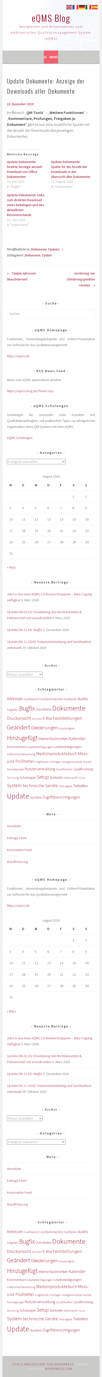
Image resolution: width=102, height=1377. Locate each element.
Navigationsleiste (72, 762)
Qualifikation (64, 769)
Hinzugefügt (22, 738)
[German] (82, 6)
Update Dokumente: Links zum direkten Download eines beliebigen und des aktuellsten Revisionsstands (26, 205)
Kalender (77, 738)
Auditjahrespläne (51, 699)
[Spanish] (95, 6)
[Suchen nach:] (51, 313)
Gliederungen (44, 728)
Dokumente (39, 249)
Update (47, 255)
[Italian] (88, 6)
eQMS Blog (51, 17)
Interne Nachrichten (53, 738)
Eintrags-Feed (16, 838)
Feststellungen (67, 718)
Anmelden (14, 826)
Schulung (13, 777)
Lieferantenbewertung (21, 754)
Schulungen (28, 777)
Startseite (56, 777)
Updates (53, 249)
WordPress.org (17, 861)
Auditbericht (32, 699)
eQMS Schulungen (19, 438)
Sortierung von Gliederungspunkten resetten (81, 279)
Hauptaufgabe (66, 728)
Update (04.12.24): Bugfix (24, 630)
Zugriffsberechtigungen (61, 797)
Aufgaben (12, 709)
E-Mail (47, 718)
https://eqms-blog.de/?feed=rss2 (30, 391)
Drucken (37, 718)
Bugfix (27, 708)
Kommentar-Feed (19, 850)
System (14, 785)
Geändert (18, 727)
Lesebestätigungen (67, 746)
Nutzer (87, 762)
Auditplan (70, 699)
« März (11, 567)
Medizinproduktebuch (56, 753)
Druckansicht (19, 718)
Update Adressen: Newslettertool (21, 276)
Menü (54, 57)
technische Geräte (40, 785)
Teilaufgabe (65, 786)
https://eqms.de (18, 356)
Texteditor (80, 785)
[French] (76, 6)
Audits (83, 698)
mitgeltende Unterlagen (48, 762)
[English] (69, 6)
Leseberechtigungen (40, 747)
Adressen (15, 698)
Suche (81, 777)
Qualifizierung (83, 769)
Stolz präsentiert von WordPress (43, 1364)
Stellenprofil (71, 777)
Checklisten (43, 709)
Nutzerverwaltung (40, 768)
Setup (43, 776)
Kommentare (16, 746)
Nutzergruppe (15, 769)
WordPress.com (58, 1369)
